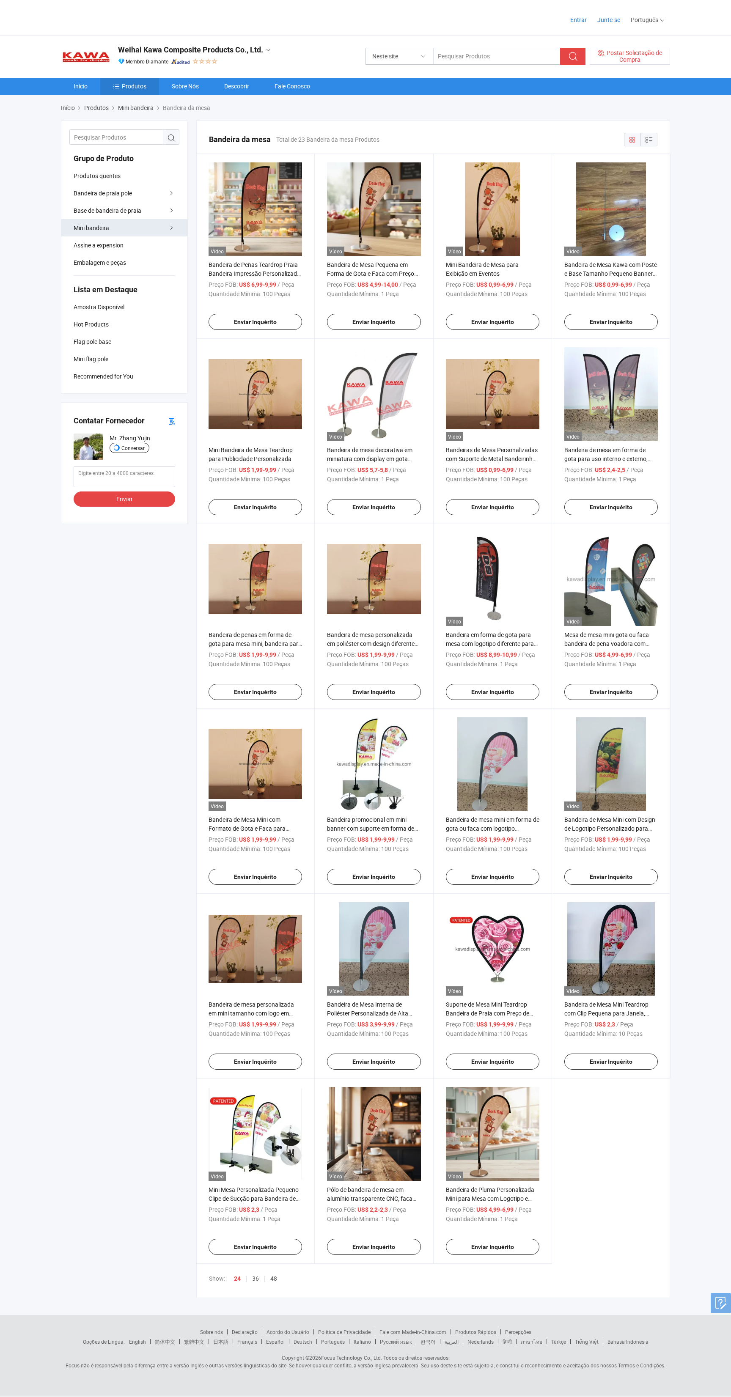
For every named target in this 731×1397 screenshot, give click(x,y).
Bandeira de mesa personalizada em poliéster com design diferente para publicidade (371, 643)
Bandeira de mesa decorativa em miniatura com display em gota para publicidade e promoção (369, 459)
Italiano (362, 1341)
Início (81, 86)
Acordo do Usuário (288, 1331)
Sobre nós (211, 1331)
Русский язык (396, 1341)
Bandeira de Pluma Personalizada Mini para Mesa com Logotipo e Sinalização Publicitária (490, 1198)
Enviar (124, 499)
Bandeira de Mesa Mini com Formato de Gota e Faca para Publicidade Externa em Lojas (247, 828)
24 (237, 1278)
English (137, 1341)
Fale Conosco (292, 86)
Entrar (578, 20)
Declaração (245, 1331)
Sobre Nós (185, 86)
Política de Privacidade (344, 1331)
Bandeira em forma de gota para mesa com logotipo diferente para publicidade (490, 643)
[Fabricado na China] (115, 17)
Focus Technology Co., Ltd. (351, 1357)
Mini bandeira (91, 228)
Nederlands (480, 1341)
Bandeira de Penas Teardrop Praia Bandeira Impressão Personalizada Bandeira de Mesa (254, 273)
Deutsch (303, 1341)
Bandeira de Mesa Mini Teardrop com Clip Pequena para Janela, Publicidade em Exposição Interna (608, 1013)
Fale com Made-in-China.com (412, 1331)
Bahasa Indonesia (628, 1341)
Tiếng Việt (587, 1341)
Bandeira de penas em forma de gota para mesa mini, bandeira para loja (255, 643)
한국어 (428, 1341)
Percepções (518, 1331)
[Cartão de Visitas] (171, 421)
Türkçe (558, 1341)
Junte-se (608, 20)
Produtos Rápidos (475, 1331)
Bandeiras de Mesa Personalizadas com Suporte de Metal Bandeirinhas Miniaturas (492, 459)
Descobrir (236, 86)
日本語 (220, 1341)
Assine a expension (99, 245)
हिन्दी (507, 1341)
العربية (452, 1341)
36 (255, 1278)
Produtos (134, 86)
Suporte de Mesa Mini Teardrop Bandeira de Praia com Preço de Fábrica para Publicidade (487, 1013)
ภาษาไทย (531, 1341)
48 (273, 1278)
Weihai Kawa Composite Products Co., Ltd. (190, 49)
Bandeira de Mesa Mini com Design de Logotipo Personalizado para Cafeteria (609, 828)
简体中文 (165, 1341)
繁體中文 (194, 1341)
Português (333, 1341)
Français (247, 1341)
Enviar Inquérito (255, 321)
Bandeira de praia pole (103, 193)
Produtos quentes (97, 176)
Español (275, 1341)
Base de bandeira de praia (107, 210)
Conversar (133, 448)
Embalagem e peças (100, 262)
